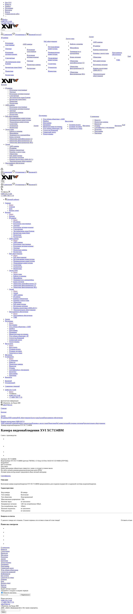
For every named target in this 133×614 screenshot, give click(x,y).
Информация (5, 574)
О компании (13, 360)
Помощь (4, 579)
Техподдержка (6, 562)
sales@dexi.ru (7, 405)
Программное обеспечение (22, 315)
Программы (5, 566)
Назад (11, 205)
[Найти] (1, 32)
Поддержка (13, 325)
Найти (3, 612)
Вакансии (4, 553)
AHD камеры (18, 242)
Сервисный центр (7, 568)
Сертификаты (6, 476)
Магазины (4, 555)
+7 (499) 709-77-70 (7, 23)
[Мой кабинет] (2, 169)
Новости (4, 549)
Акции (3, 559)
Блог (2, 581)
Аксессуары (17, 274)
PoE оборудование (19, 257)
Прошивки (5, 564)
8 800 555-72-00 (6, 21)
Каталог (12, 216)
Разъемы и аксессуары (40, 423)
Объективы (52, 423)
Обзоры (3, 587)
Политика (4, 557)
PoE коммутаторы (62, 423)
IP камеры (16, 222)
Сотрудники (5, 551)
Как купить (13, 347)
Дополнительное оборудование (94, 423)
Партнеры (4, 561)
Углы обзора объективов (9, 570)
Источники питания (76, 423)
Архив (15, 293)
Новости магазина (9, 593)
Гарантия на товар (7, 577)
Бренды (3, 585)
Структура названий (8, 572)
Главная (12, 207)
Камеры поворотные (24, 423)
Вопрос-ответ (5, 583)
